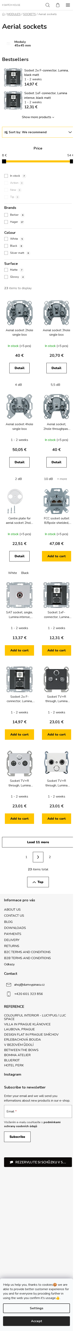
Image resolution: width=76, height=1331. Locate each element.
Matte (16, 270)
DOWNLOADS (15, 928)
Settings (36, 1308)
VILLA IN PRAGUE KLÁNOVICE (27, 1024)
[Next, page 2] (38, 857)
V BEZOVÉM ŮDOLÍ (18, 1045)
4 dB (18, 385)
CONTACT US (14, 915)
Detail (20, 368)
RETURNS (11, 946)
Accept (36, 1321)
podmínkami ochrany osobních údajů (32, 1124)
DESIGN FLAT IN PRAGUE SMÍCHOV (31, 1035)
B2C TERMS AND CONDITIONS (27, 952)
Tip (14, 197)
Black (16, 246)
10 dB (48, 479)
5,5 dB (55, 385)
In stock (17, 176)
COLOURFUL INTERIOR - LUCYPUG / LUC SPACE (35, 1017)
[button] (38, 1162)
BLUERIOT (12, 1060)
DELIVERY (11, 940)
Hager (16, 222)
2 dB (18, 479)
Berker (16, 215)
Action (16, 183)
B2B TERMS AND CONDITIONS (27, 958)
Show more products (36, 117)
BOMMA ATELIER (17, 1055)
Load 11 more (38, 842)
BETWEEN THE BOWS (21, 1050)
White (16, 239)
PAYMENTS (12, 934)
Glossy (17, 277)
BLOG (8, 922)
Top (40, 882)
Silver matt (19, 253)
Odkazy (9, 964)
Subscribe (17, 1137)
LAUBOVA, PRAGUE (19, 1029)
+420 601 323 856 (28, 994)
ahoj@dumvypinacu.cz (29, 984)
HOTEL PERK (14, 1065)
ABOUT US (12, 909)
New (15, 190)
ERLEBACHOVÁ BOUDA (22, 1040)
